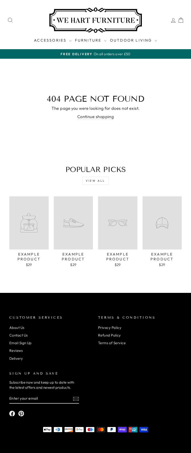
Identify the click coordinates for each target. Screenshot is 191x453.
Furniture (89, 40)
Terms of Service (112, 343)
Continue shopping (95, 116)
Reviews (16, 350)
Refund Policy (109, 335)
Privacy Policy (109, 327)
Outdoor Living (131, 40)
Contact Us (18, 335)
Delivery (16, 358)
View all (95, 180)
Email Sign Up (20, 343)
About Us (16, 327)
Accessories (51, 40)
